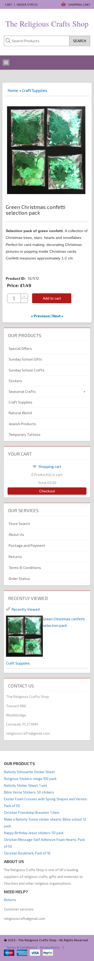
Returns (15, 556)
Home (13, 90)
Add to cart (52, 298)
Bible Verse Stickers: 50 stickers (29, 792)
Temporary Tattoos (24, 434)
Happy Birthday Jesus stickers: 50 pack (33, 833)
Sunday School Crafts (26, 370)
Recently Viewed (26, 609)
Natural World (20, 413)
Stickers (15, 381)
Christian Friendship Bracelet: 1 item (31, 812)
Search (79, 41)
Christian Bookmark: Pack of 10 (27, 853)
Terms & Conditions (25, 567)
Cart (8, 4)
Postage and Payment (27, 545)
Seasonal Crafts (22, 391)
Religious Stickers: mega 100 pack (30, 779)
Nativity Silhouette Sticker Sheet (29, 772)
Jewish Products (22, 423)
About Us (16, 534)
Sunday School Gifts (25, 359)
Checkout (47, 491)
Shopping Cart (79, 4)
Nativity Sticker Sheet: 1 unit (25, 785)
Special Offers (20, 348)
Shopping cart (49, 466)
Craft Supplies (34, 90)
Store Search (19, 523)
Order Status (27, 4)
